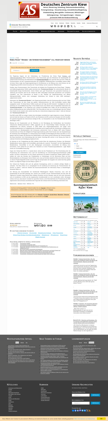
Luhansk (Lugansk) (75, 246)
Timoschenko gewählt (25, 243)
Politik (15, 31)
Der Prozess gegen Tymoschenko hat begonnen (31, 249)
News (58, 26)
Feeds (9, 400)
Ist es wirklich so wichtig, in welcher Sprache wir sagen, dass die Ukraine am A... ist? (86, 357)
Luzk (74, 229)
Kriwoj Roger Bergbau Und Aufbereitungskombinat (27, 235)
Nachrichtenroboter (88, 31)
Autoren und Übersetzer (14, 398)
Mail (51, 225)
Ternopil (74, 227)
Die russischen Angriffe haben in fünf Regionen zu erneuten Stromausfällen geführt (88, 103)
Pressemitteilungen (73, 31)
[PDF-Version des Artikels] (48, 225)
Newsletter (73, 23)
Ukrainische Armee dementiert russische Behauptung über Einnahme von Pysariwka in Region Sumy (54, 349)
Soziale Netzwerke (45, 400)
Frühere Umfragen (77, 156)
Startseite (12, 58)
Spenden (78, 23)
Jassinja (88, 225)
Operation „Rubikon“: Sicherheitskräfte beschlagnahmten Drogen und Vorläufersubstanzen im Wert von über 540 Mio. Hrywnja (88, 98)
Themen (10, 409)
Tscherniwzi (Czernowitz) (89, 227)
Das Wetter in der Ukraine (14, 394)
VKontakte (68, 26)
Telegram (65, 26)
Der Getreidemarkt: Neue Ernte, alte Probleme (19, 358)
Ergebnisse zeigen (77, 155)
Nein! (77, 146)
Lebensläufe (44, 395)
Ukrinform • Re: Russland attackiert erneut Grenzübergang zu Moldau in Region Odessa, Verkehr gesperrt (85, 305)
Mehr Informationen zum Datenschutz (84, 419)
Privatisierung (55, 235)
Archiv (56, 23)
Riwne (88, 229)
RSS (75, 26)
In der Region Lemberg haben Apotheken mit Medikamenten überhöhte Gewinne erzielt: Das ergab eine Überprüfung (21, 347)
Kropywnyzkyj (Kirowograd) (89, 235)
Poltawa (74, 236)
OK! (101, 419)
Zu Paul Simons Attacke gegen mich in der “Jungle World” (21, 360)
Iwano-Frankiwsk (89, 224)
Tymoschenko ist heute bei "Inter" (28, 244)
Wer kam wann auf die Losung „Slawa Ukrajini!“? (19, 349)
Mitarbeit (67, 23)
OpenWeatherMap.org (81, 248)
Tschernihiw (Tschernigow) (90, 233)
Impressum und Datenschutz (15, 388)
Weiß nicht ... (79, 148)
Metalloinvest (45, 235)
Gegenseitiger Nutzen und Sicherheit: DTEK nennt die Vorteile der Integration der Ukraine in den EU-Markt (88, 63)
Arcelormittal (33, 233)
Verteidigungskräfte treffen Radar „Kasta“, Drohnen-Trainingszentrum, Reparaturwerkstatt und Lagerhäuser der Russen (54, 357)
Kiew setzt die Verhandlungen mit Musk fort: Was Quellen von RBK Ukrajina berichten (88, 93)
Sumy (88, 236)
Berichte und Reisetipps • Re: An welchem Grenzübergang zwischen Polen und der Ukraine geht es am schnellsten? (85, 322)
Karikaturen (61, 23)
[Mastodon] (80, 410)
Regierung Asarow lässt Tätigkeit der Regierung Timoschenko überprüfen (37, 251)
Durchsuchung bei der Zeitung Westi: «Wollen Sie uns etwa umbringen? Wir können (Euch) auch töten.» (87, 349)
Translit (10, 395)
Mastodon (61, 26)
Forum (52, 23)
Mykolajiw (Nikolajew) (89, 238)
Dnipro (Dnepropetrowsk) (76, 244)
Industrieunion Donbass (45, 233)
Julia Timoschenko (58, 233)
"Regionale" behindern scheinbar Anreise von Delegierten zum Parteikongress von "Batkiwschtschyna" (39, 247)
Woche (22, 342)
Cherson (74, 240)
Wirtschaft (23, 31)
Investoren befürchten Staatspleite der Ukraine (84, 351)
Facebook (55, 26)
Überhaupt (91, 342)
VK (23, 196)
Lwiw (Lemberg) (76, 223)
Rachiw (74, 225)
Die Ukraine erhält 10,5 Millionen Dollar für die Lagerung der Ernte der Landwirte (89, 83)
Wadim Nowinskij (40, 237)
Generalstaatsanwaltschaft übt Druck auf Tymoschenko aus (34, 245)
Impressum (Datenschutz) (92, 23)
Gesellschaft (34, 31)
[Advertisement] (54, 43)
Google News (53, 194)
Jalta (88, 247)
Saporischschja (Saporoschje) (90, 242)
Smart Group (64, 235)
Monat (17, 342)
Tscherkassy (75, 234)
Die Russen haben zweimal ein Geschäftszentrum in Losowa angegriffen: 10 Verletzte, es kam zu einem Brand (89, 68)
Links (9, 403)
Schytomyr (75, 232)
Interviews (61, 31)
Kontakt (83, 23)
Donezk (88, 243)
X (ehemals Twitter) (16, 196)
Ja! (77, 143)
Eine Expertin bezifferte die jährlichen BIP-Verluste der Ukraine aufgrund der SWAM (88, 88)
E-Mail (46, 196)
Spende (43, 188)
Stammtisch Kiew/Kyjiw (13, 392)
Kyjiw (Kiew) (75, 221)
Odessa (74, 238)
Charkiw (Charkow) (89, 240)
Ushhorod (89, 221)
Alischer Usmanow (23, 233)
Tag (26, 342)
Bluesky (52, 26)
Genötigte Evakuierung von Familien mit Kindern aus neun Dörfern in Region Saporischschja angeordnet (54, 367)
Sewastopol (75, 247)
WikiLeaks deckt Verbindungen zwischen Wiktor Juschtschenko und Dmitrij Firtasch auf (40, 250)
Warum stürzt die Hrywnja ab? (15, 356)
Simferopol (89, 245)
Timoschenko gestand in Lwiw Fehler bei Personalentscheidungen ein (36, 252)
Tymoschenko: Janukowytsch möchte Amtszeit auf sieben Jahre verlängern (37, 254)
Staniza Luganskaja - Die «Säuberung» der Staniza (20, 355)
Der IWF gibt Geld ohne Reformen (16, 351)
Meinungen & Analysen (48, 31)
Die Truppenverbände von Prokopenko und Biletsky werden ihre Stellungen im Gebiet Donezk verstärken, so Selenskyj (88, 73)
